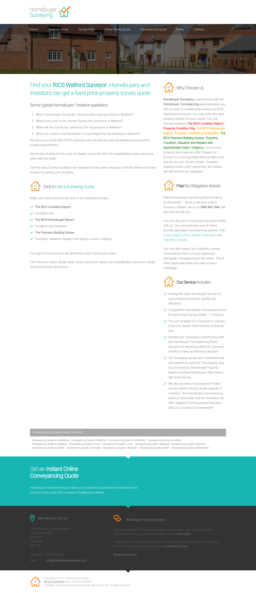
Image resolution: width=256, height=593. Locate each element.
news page (183, 533)
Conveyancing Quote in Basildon (120, 447)
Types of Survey (58, 29)
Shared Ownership (203, 235)
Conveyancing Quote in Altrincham (127, 440)
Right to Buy (181, 235)
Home (34, 29)
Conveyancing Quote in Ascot (84, 444)
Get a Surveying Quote (75, 186)
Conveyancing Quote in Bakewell (152, 444)
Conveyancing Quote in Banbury (188, 444)
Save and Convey (176, 546)
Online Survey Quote (117, 29)
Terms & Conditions (54, 581)
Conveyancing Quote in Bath (154, 447)
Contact (199, 29)
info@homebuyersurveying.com (66, 560)
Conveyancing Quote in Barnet (48, 447)
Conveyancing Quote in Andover (165, 440)
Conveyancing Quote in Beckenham (190, 447)
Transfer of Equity (175, 240)
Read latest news (125, 554)
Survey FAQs (86, 29)
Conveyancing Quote (153, 29)
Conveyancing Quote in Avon (117, 444)
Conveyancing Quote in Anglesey (49, 444)
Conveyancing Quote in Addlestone (50, 440)
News (180, 29)
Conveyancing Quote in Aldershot (89, 440)
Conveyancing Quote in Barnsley (83, 447)
